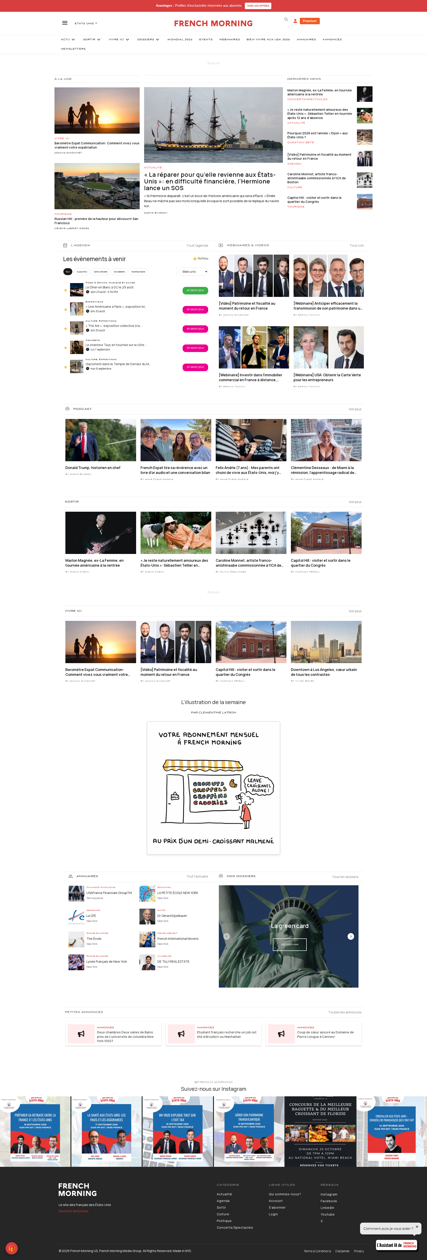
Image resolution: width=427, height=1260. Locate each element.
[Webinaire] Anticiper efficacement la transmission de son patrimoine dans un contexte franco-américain (328, 306)
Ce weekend (119, 271)
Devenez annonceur (74, 1211)
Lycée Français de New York (107, 961)
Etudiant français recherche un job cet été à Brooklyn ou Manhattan (226, 1034)
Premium (310, 21)
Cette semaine (100, 271)
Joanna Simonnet (68, 153)
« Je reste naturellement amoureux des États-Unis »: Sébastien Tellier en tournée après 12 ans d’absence (319, 113)
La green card (290, 926)
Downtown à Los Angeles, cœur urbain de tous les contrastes (324, 672)
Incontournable (138, 271)
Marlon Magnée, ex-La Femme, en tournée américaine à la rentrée (319, 92)
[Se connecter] (295, 21)
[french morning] (213, 23)
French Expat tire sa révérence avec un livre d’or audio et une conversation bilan (175, 470)
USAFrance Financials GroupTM (109, 893)
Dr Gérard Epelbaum (172, 916)
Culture (294, 187)
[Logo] (134, 1189)
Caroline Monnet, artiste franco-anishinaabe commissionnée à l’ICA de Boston (316, 178)
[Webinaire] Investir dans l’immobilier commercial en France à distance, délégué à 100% (250, 377)
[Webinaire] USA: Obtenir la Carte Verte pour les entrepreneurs (327, 377)
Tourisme (63, 214)
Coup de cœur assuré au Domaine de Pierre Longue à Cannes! (325, 1034)
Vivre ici (61, 138)
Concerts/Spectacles (307, 99)
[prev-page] (226, 936)
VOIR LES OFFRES (258, 5)
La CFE (91, 916)
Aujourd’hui (82, 271)
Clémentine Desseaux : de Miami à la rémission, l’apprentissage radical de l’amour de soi (322, 470)
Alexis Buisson (155, 213)
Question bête (300, 142)
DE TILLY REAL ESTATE (173, 961)
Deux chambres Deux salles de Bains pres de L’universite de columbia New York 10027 (125, 1036)
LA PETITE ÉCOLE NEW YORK (177, 893)
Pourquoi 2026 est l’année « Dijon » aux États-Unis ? (317, 135)
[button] (286, 19)
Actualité (153, 167)
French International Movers (178, 938)
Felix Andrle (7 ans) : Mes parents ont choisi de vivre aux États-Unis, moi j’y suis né (248, 470)
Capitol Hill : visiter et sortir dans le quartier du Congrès (314, 199)
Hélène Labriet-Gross (71, 228)
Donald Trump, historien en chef (93, 467)
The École (94, 938)
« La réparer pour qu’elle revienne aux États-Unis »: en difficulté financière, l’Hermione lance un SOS (210, 181)
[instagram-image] (35, 1131)
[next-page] (351, 936)
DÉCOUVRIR (289, 944)
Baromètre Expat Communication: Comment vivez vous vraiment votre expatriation (96, 672)
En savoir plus (195, 290)
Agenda (294, 164)
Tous (68, 271)
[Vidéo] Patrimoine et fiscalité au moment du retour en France (319, 156)
